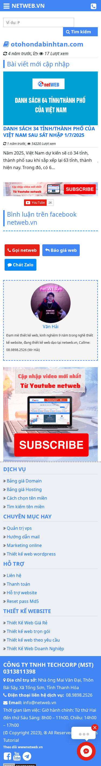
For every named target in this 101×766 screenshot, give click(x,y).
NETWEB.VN (28, 5)
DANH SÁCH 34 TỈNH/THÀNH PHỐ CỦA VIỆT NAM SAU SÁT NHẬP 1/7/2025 (49, 131)
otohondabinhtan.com (46, 44)
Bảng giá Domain (24, 481)
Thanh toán (18, 584)
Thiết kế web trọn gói (28, 631)
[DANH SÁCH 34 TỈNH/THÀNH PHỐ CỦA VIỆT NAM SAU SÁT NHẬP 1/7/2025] (50, 98)
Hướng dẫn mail (23, 537)
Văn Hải (50, 327)
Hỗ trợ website (22, 593)
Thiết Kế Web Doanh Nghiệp (35, 649)
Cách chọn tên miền (27, 498)
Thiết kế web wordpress (31, 554)
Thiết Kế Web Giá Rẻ (27, 623)
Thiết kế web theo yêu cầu (33, 640)
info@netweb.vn (39, 703)
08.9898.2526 (79, 695)
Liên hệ (14, 575)
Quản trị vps (19, 528)
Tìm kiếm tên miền (25, 507)
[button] (22, 250)
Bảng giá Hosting (24, 489)
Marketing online (24, 545)
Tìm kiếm (80, 32)
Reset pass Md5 (23, 601)
